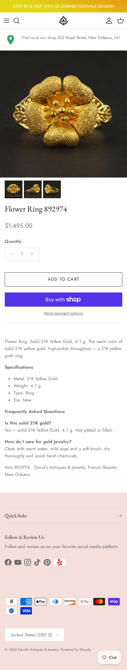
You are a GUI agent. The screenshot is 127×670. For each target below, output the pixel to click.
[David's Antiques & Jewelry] (63, 20)
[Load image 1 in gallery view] (63, 114)
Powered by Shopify (75, 649)
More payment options (63, 313)
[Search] (19, 20)
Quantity (13, 241)
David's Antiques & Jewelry (38, 649)
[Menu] (6, 20)
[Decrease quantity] (10, 253)
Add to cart (63, 279)
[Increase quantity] (33, 253)
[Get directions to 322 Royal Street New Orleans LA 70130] (11, 40)
